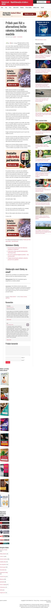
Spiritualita (2, 581)
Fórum (10, 7)
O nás (6, 7)
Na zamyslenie (3, 564)
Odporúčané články (4, 572)
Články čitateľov (13, 296)
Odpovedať (9, 319)
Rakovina (22, 7)
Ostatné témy (3, 576)
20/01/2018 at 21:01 (10, 307)
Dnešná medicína (3, 559)
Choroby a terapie (3, 549)
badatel (14, 36)
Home (2, 7)
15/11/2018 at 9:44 (10, 324)
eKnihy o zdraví (36, 7)
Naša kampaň (3, 567)
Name (22, 357)
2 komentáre (19, 36)
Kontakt (42, 7)
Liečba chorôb (15, 7)
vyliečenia (7, 298)
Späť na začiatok (3, 600)
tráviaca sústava (23, 296)
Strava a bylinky (28, 7)
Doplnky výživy (3, 561)
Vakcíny (1, 590)
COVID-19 (2, 556)
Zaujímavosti (2, 592)
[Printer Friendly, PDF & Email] (12, 43)
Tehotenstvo (2, 587)
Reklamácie (48, 601)
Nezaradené (2, 569)
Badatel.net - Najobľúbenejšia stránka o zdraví (15, 3)
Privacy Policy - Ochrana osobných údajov (42, 600)
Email (22, 360)
